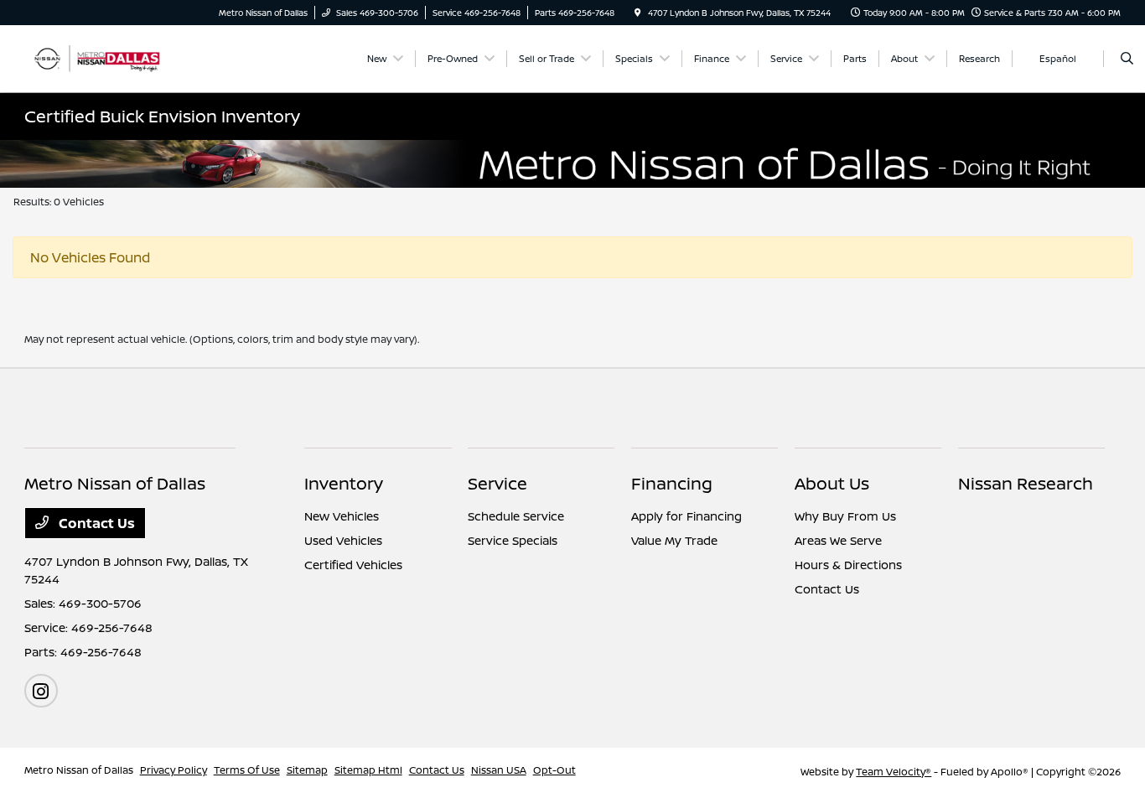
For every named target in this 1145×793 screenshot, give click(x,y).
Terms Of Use (247, 770)
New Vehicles (341, 516)
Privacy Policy (173, 770)
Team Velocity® (893, 771)
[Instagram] (41, 690)
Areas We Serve (838, 540)
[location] (638, 12)
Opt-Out (554, 770)
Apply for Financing (686, 516)
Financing (671, 483)
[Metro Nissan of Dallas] (100, 57)
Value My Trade (674, 540)
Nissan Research (1025, 483)
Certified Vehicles (353, 565)
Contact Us (95, 523)
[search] (1127, 59)
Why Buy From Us (845, 516)
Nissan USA (498, 770)
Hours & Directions (848, 565)
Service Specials (512, 540)
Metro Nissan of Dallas (78, 770)
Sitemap (307, 770)
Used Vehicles (343, 540)
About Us (832, 483)
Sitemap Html (368, 770)
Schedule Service (516, 516)
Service (497, 483)
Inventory (343, 483)
